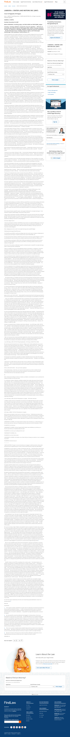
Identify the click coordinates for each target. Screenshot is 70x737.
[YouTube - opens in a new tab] (14, 727)
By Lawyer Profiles (29, 718)
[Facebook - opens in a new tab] (11, 727)
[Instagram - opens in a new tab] (20, 727)
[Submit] (64, 140)
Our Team (28, 705)
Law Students (51, 94)
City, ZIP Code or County (52, 72)
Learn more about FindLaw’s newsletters (53, 143)
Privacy (9, 733)
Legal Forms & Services (43, 705)
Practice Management (53, 90)
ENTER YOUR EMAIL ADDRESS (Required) (11, 719)
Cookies (18, 733)
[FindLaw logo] (8, 2)
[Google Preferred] (25, 727)
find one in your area (47, 663)
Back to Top (35, 694)
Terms (5, 733)
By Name (27, 720)
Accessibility (28, 706)
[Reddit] (22, 727)
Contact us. (14, 711)
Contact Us (28, 708)
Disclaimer (13, 733)
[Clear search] (63, 74)
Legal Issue (49, 67)
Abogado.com (56, 713)
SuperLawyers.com (57, 709)
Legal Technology (52, 92)
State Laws (41, 713)
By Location (28, 715)
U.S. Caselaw (41, 715)
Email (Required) (49, 137)
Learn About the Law (43, 711)
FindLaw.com (56, 705)
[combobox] (55, 69)
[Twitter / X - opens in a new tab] (17, 727)
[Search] (64, 2)
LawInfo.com (56, 717)
